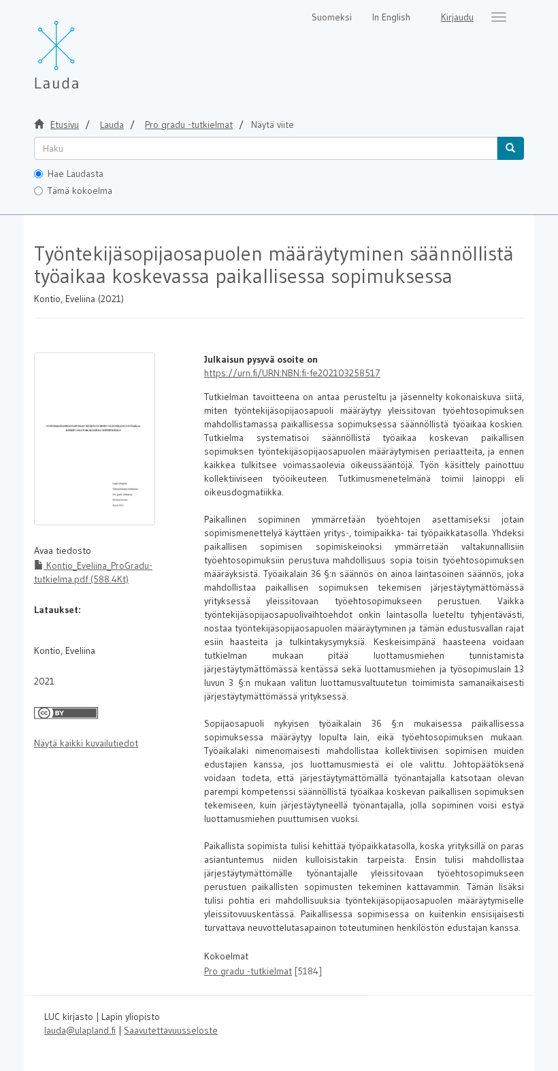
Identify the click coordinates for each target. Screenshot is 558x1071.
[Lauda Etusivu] (85, 47)
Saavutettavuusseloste (171, 1030)
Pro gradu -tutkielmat (189, 124)
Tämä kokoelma (80, 190)
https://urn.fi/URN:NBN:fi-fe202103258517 (292, 373)
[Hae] (510, 148)
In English (391, 17)
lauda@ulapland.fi (80, 1030)
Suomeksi (332, 17)
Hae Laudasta (75, 173)
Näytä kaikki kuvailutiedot (86, 743)
